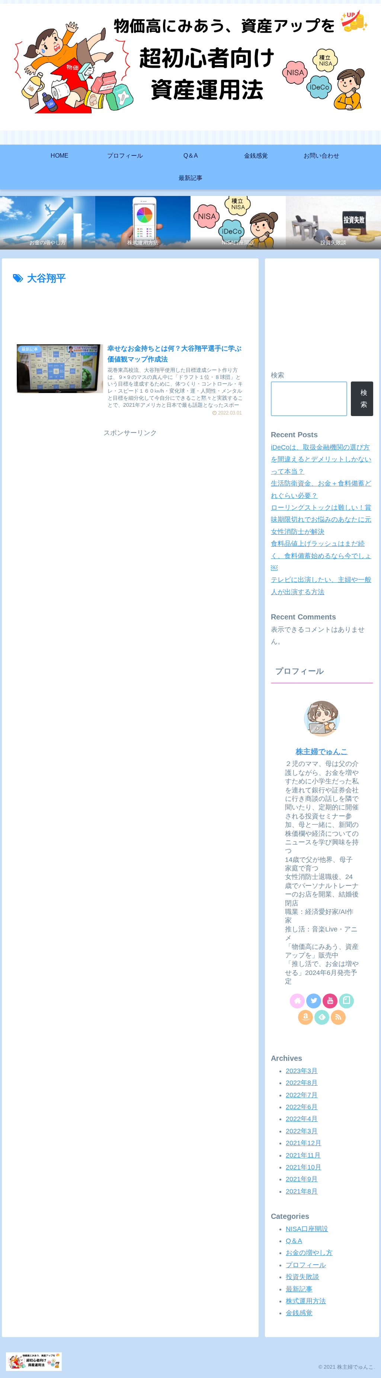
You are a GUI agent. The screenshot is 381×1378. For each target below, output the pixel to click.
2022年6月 (302, 1107)
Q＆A (294, 1241)
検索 (277, 375)
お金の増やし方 (309, 1252)
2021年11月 (303, 1155)
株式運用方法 (306, 1301)
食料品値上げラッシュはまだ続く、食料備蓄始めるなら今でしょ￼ (321, 556)
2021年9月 (302, 1179)
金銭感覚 (299, 1313)
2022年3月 (302, 1131)
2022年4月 (302, 1119)
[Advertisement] (130, 309)
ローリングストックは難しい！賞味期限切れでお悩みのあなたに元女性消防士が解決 (321, 519)
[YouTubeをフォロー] (330, 1001)
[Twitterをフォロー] (313, 1001)
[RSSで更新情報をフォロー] (338, 1017)
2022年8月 (302, 1082)
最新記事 (299, 1289)
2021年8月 (302, 1191)
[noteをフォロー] (346, 1001)
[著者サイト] (297, 1001)
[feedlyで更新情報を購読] (321, 1017)
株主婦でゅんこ (322, 751)
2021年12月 (303, 1143)
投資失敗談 (302, 1277)
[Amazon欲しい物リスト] (305, 1017)
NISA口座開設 (307, 1229)
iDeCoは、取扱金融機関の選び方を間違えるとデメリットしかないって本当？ (321, 459)
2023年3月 (302, 1071)
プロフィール (306, 1265)
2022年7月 (302, 1095)
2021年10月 (303, 1167)
